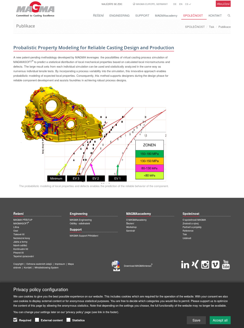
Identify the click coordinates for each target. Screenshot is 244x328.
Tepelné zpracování (23, 256)
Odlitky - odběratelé (80, 223)
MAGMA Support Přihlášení (84, 235)
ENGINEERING (119, 15)
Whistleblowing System (47, 267)
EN (180, 4)
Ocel (15, 230)
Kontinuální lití (20, 248)
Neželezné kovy (21, 238)
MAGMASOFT (21, 223)
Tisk (211, 27)
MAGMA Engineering (81, 219)
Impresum (60, 263)
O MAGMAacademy (136, 219)
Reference (188, 230)
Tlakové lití (18, 234)
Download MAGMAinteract (138, 265)
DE (175, 4)
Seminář (130, 230)
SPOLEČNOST (193, 15)
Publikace (224, 27)
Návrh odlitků (20, 245)
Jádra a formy (20, 241)
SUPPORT (142, 15)
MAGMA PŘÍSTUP (22, 219)
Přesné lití (18, 252)
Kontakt (28, 267)
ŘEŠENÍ (98, 15)
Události (187, 238)
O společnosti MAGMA (194, 219)
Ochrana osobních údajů (39, 263)
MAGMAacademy (166, 15)
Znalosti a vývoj (191, 223)
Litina (16, 227)
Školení (130, 223)
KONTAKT (215, 15)
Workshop (131, 227)
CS (187, 4)
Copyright (18, 263)
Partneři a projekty (192, 227)
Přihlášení (223, 4)
